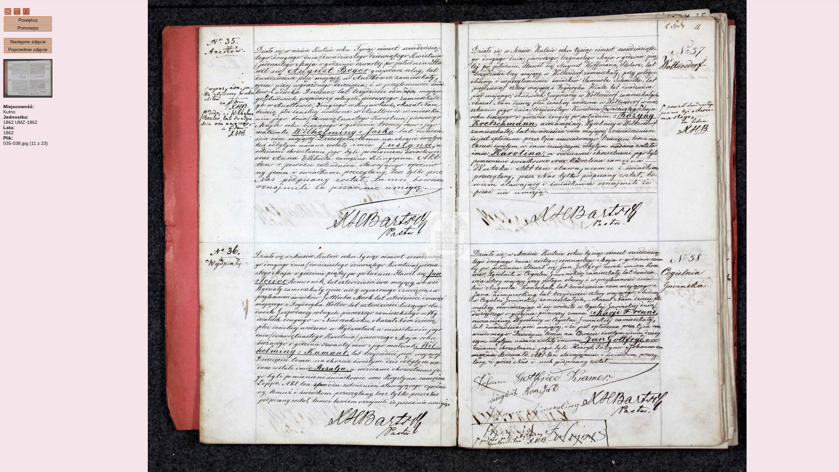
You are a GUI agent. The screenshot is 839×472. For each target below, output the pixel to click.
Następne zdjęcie (28, 41)
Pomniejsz (28, 27)
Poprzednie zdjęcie (28, 49)
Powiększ (28, 20)
